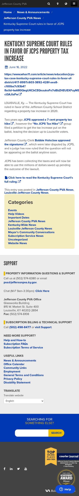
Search (56, 433)
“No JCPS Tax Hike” (45, 124)
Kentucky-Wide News (22, 225)
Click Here (42, 291)
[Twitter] (18, 469)
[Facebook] (4, 469)
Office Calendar (14, 364)
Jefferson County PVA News (22, 18)
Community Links (15, 368)
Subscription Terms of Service (23, 347)
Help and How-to (15, 340)
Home (8, 12)
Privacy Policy (13, 379)
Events (12, 210)
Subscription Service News (26, 236)
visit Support (43, 327)
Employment (12, 371)
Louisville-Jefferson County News (26, 193)
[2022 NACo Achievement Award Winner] (57, 479)
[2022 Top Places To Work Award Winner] (57, 457)
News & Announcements (33, 12)
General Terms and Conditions (24, 375)
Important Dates (18, 217)
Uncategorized (18, 239)
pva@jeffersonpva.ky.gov (20, 282)
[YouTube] (25, 469)
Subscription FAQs (16, 344)
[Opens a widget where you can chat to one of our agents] (65, 489)
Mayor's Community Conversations (31, 232)
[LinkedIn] (11, 469)
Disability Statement (17, 382)
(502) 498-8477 (20, 327)
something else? (39, 421)
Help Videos (16, 214)
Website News (17, 243)
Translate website (14, 395)
